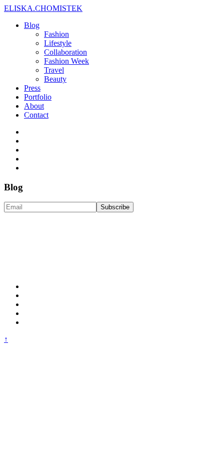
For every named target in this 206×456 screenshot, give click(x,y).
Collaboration (65, 52)
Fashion (56, 34)
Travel (54, 70)
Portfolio (38, 97)
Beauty (55, 79)
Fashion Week (66, 61)
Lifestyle (58, 43)
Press (32, 88)
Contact (36, 115)
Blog (32, 25)
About (34, 106)
